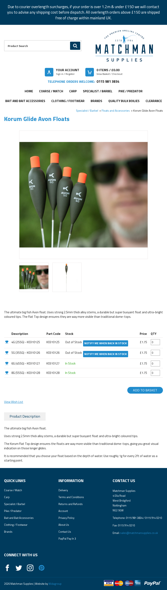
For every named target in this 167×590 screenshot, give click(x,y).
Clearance (154, 101)
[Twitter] (18, 568)
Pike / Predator (131, 91)
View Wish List (13, 402)
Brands (96, 101)
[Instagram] (30, 568)
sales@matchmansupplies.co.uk (139, 533)
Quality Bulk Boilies (124, 101)
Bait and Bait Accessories (25, 101)
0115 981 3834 (108, 81)
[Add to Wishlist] (7, 341)
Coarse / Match (51, 91)
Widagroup (55, 584)
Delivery (63, 490)
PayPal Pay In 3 (67, 539)
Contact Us (64, 532)
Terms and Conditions (71, 497)
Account (63, 511)
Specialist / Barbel (97, 91)
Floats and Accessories (116, 110)
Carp (73, 91)
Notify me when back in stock (105, 343)
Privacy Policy (66, 518)
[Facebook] (7, 568)
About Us (63, 525)
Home (29, 91)
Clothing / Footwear (68, 101)
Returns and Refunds (70, 504)
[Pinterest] (41, 568)
